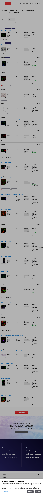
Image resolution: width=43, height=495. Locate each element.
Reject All (38, 491)
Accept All (30, 491)
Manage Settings (5, 491)
